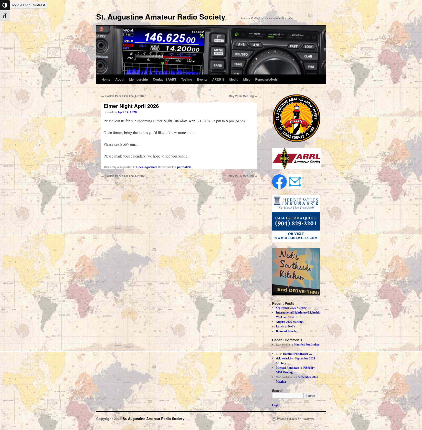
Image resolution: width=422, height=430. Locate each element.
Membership (138, 79)
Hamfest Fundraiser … (297, 354)
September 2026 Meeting (291, 308)
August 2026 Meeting (289, 322)
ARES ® (218, 79)
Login (275, 405)
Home (106, 79)
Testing (186, 79)
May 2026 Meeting (243, 96)
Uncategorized (146, 167)
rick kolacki (283, 358)
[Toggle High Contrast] (5, 5)
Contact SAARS (164, 79)
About (119, 79)
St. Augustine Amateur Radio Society (160, 16)
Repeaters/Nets (266, 79)
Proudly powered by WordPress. (296, 419)
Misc (246, 79)
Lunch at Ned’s (285, 326)
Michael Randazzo (287, 368)
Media (233, 79)
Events (202, 79)
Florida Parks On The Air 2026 (123, 96)
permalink (184, 167)
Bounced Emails (286, 331)
